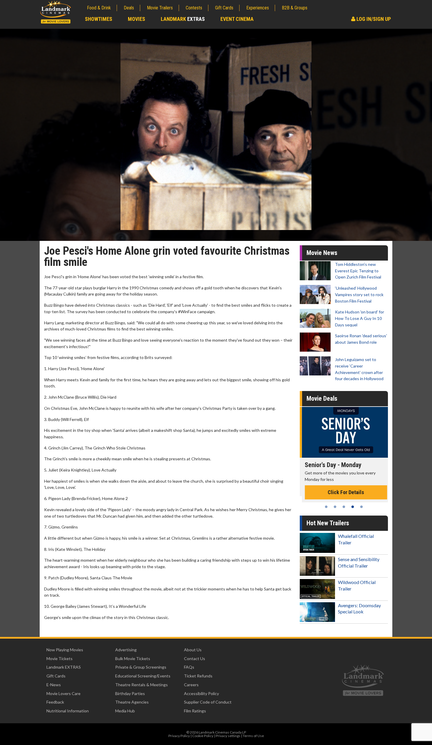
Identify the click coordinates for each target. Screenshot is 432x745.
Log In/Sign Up (373, 19)
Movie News (322, 252)
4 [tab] (353, 507)
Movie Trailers (160, 8)
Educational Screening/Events (142, 675)
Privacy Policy (179, 736)
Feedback (55, 701)
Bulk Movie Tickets (132, 658)
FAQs (189, 667)
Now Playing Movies (64, 649)
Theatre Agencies (132, 701)
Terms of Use (253, 736)
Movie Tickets (59, 658)
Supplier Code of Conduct (208, 701)
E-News (53, 684)
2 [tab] (335, 507)
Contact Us (194, 658)
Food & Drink (99, 8)
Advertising (126, 649)
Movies (136, 19)
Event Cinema (237, 19)
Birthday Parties (130, 693)
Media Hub (125, 710)
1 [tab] (326, 507)
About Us (193, 649)
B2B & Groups (294, 8)
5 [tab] (361, 507)
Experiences (257, 8)
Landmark (183, 19)
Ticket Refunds (198, 675)
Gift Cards (224, 8)
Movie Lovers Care (63, 693)
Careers (191, 684)
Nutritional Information (67, 710)
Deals (129, 8)
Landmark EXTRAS (63, 667)
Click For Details (344, 492)
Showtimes (98, 19)
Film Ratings (195, 710)
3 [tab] (344, 507)
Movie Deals (322, 398)
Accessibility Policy (201, 693)
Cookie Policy (202, 736)
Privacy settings (228, 736)
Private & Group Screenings (140, 667)
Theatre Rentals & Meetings (141, 684)
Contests (194, 8)
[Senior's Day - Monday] (344, 432)
